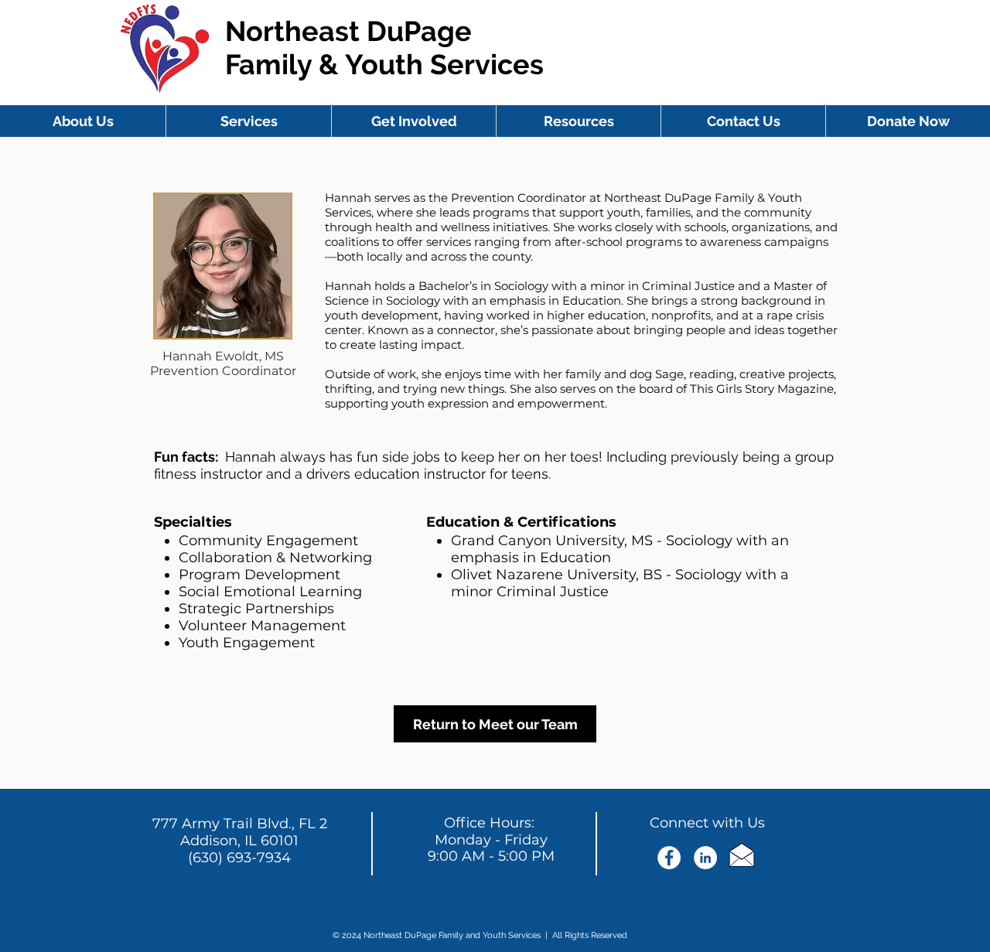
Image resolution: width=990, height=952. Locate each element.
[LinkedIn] (705, 857)
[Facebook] (669, 857)
